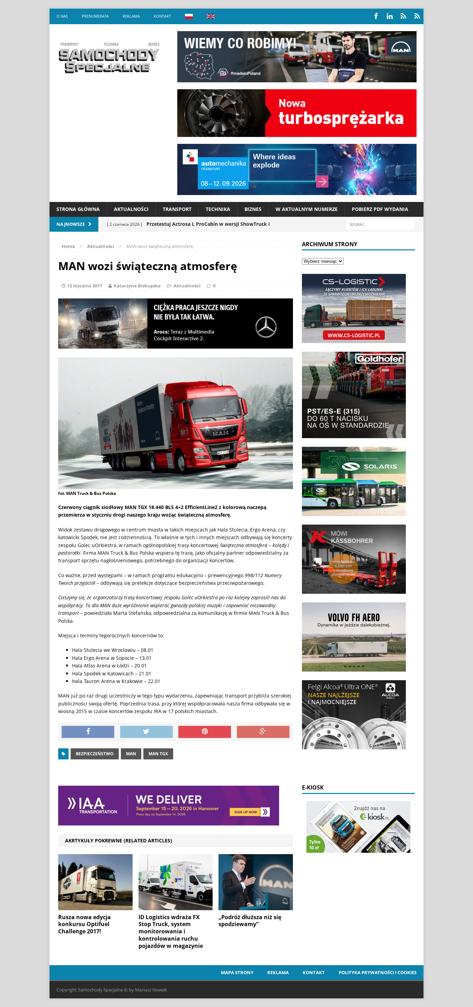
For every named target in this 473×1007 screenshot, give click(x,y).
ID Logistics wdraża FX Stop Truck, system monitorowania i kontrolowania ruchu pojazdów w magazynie (171, 931)
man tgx (158, 754)
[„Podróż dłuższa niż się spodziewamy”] (255, 906)
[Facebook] (375, 16)
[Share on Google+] (263, 732)
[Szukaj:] (380, 224)
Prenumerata (95, 16)
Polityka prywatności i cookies (378, 972)
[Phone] (403, 16)
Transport (177, 209)
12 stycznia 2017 (84, 286)
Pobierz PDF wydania (380, 209)
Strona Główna (78, 209)
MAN (131, 754)
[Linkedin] (389, 16)
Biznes (252, 209)
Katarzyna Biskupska (137, 286)
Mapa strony (237, 972)
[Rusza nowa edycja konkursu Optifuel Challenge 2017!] (95, 906)
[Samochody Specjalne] (109, 57)
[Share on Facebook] (88, 732)
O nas (62, 16)
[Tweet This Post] (146, 732)
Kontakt (162, 16)
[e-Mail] (417, 16)
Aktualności (131, 209)
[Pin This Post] (204, 732)
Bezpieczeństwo (95, 754)
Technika (218, 209)
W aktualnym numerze (307, 209)
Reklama (131, 16)
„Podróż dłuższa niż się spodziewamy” (249, 920)
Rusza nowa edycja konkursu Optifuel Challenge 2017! (84, 924)
